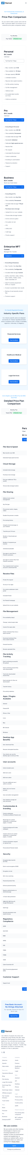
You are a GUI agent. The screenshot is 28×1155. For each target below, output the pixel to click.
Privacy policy (19, 1100)
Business (4, 1116)
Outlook (17, 1090)
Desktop (17, 1084)
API (16, 1081)
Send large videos (7, 1090)
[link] (16, 1141)
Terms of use (18, 1097)
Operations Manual (7, 1073)
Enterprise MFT (6, 1119)
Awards (4, 1063)
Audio (16, 1060)
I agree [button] (14, 1145)
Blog (3, 1076)
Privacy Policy (16, 1141)
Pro (3, 1113)
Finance (17, 1063)
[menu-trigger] (26, 3)
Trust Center (5, 1100)
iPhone (17, 1087)
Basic (3, 1107)
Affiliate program (7, 1093)
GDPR (16, 1106)
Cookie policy (19, 1103)
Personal (4, 1110)
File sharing (5, 1079)
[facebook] (4, 1052)
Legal (16, 1071)
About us (4, 1060)
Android (17, 1078)
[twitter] (2, 1052)
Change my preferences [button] (14, 1149)
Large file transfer (7, 1082)
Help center (5, 1066)
